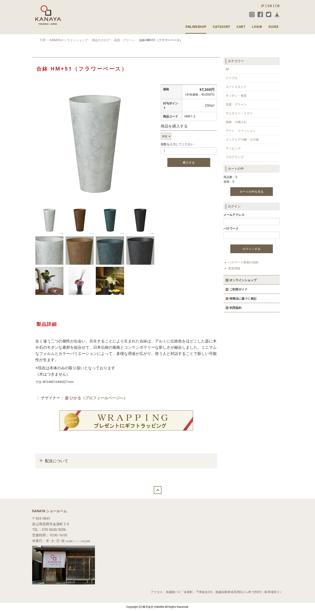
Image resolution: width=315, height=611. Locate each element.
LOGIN (257, 27)
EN (269, 6)
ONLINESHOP (195, 27)
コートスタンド (236, 87)
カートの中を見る (252, 191)
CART (241, 27)
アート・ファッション (241, 130)
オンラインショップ (243, 280)
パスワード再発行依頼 (243, 262)
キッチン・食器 (236, 95)
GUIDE (273, 27)
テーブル (232, 78)
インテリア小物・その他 (242, 139)
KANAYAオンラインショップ (69, 40)
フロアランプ (235, 157)
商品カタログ (101, 40)
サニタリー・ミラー (239, 113)
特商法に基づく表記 (243, 298)
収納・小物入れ (236, 122)
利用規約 (236, 307)
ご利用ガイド (239, 289)
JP (262, 6)
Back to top (157, 490)
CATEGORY (221, 27)
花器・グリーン (124, 40)
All (227, 69)
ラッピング (233, 148)
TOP (43, 40)
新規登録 (234, 268)
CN (277, 6)
